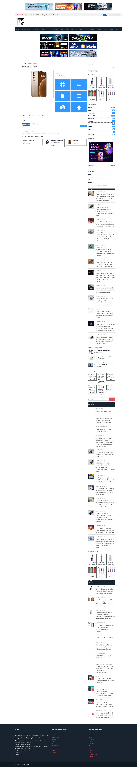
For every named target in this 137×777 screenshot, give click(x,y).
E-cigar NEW (101, 116)
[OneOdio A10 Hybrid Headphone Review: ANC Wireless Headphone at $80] (91, 701)
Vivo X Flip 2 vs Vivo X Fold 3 (102, 350)
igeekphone (26, 764)
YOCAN (90, 174)
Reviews (44, 116)
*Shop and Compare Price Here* (23, 750)
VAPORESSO (55, 737)
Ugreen (91, 756)
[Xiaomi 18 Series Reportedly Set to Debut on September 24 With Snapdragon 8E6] (91, 287)
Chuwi (90, 737)
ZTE (89, 169)
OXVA (53, 741)
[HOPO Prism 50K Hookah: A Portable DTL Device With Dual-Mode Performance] (91, 588)
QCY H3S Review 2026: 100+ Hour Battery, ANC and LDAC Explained (105, 454)
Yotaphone (91, 171)
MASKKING (55, 746)
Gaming (101, 129)
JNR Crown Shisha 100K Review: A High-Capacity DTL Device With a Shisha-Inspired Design (43, 15)
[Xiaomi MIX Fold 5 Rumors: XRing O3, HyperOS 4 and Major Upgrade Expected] (91, 261)
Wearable (101, 124)
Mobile (62, 75)
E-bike (101, 126)
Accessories (101, 113)
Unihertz (91, 743)
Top (89, 584)
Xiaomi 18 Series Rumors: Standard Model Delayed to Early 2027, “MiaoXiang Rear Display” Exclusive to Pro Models (105, 277)
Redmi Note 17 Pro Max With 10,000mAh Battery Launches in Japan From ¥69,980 (105, 628)
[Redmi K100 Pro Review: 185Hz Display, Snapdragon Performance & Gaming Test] (91, 221)
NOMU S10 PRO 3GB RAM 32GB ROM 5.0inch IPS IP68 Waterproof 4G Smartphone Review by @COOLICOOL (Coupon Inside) (105, 442)
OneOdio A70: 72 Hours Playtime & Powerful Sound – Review (105, 681)
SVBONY (91, 735)
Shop (116, 29)
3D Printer (101, 118)
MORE (105, 29)
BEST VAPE (74, 29)
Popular (90, 403)
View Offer (83, 126)
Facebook (17, 752)
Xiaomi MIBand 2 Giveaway (105, 411)
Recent (90, 580)
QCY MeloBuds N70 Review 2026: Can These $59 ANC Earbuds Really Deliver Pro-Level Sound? (105, 492)
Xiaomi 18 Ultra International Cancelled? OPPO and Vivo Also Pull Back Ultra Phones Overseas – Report (105, 252)
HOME (17, 29)
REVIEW (99, 29)
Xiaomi (90, 182)
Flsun (90, 746)
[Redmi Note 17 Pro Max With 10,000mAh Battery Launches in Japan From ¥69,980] (91, 624)
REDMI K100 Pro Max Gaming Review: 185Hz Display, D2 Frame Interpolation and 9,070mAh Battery (105, 211)
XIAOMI (90, 189)
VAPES (66, 29)
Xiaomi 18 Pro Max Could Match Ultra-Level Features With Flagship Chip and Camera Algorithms (105, 197)
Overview (31, 116)
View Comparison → (98, 352)
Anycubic (91, 748)
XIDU (89, 179)
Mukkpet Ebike (93, 754)
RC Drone (101, 121)
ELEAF (101, 132)
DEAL (111, 29)
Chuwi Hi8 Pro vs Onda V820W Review (103, 430)
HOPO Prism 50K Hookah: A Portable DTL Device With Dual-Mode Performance (105, 591)
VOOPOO (54, 739)
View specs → (26, 143)
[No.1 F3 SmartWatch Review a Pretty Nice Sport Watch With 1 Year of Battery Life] (91, 712)
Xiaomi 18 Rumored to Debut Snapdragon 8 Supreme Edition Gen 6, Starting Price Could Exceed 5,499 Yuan (105, 302)
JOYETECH (101, 134)
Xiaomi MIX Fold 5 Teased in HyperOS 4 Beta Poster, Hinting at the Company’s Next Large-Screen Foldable (105, 327)
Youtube (17, 754)
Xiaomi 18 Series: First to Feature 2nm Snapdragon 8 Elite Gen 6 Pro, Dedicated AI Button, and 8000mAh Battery (105, 237)
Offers (25, 116)
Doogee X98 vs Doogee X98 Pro (105, 357)
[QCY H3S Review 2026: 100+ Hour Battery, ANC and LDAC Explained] (91, 451)
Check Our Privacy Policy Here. (23, 744)
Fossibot (91, 741)
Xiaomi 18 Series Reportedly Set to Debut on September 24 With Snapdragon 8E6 (105, 290)
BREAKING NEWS (25, 29)
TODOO (54, 752)
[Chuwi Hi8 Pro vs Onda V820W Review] (91, 428)
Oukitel (91, 752)
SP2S (53, 748)
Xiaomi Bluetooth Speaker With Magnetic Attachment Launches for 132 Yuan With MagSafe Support (105, 340)
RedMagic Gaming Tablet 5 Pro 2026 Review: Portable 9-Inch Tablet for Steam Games (105, 480)
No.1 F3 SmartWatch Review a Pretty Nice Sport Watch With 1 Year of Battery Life (105, 715)
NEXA (53, 743)
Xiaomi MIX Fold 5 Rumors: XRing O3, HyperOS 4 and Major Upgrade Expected (105, 264)
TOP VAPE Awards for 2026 (55, 29)
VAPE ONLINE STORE (57, 735)
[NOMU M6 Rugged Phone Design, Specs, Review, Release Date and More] (91, 417)
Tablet (101, 110)
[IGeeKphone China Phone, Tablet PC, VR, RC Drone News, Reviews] (21, 22)
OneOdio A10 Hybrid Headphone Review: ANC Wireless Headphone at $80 (105, 704)
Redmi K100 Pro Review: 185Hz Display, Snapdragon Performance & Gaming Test (105, 224)
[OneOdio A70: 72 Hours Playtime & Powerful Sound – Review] (91, 677)
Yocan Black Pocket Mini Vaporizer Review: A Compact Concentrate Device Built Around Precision (105, 616)
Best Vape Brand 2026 (87, 29)
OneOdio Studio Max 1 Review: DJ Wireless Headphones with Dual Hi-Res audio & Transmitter (104, 692)
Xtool (89, 177)
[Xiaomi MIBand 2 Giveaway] (91, 410)
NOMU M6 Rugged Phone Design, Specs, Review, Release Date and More (104, 420)
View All (113, 165)
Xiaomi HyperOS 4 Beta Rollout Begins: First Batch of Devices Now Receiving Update (104, 315)
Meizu (40, 137)
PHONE (42, 29)
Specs (38, 116)
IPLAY (53, 750)
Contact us (18, 742)
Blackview (91, 739)
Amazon (35, 29)
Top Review (91, 404)
